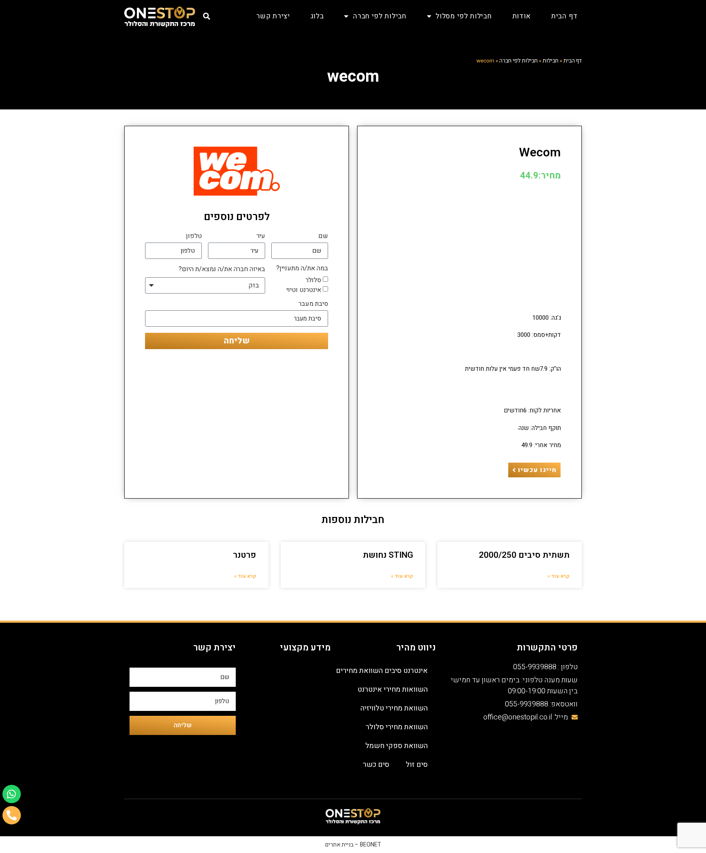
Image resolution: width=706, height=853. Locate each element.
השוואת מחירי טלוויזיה (394, 708)
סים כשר (376, 764)
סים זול (417, 764)
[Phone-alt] (11, 815)
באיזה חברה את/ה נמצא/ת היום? (222, 270)
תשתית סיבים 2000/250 (524, 555)
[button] (207, 16)
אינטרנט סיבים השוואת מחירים (382, 670)
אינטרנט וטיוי (303, 290)
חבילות (551, 61)
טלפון (194, 237)
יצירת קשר (273, 16)
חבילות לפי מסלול (464, 16)
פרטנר (244, 555)
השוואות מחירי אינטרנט (392, 689)
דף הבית (564, 16)
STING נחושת (388, 555)
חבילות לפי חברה (380, 16)
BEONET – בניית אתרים (353, 844)
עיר (261, 237)
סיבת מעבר (313, 305)
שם (323, 237)
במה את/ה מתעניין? (302, 269)
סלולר (313, 280)
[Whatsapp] (11, 794)
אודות (521, 16)
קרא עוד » (558, 576)
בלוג (317, 16)
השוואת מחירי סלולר (397, 727)
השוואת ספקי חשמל (396, 745)
